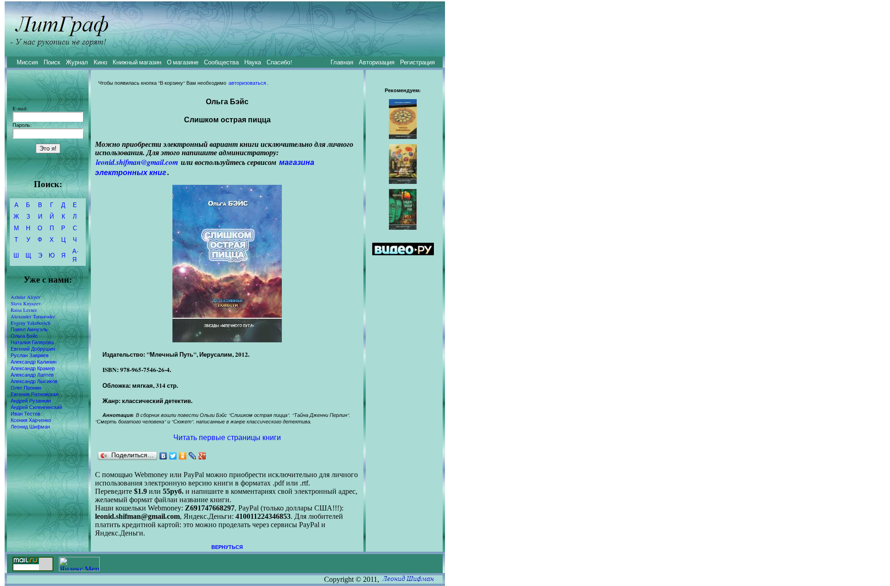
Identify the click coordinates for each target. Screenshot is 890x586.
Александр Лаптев (32, 375)
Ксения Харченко (31, 420)
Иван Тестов (25, 413)
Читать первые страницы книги (227, 437)
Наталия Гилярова (32, 342)
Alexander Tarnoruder (33, 316)
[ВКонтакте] (163, 456)
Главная (342, 62)
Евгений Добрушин (33, 349)
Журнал (77, 62)
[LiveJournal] (192, 456)
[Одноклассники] (183, 456)
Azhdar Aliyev (25, 297)
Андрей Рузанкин (31, 400)
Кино (100, 62)
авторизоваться (247, 83)
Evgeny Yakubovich (30, 323)
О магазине (182, 62)
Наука (252, 62)
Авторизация (376, 62)
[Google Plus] (202, 456)
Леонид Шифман (30, 426)
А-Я (75, 255)
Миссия (27, 62)
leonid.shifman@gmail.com (137, 162)
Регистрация (417, 62)
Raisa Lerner (24, 310)
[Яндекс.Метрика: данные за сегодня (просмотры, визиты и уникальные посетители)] (79, 564)
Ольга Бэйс (24, 336)
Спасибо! (279, 62)
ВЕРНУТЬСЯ (227, 547)
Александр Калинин (34, 362)
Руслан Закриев (30, 355)
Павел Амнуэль (29, 329)
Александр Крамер (33, 368)
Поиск (52, 62)
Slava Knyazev (26, 303)
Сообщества (221, 62)
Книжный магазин (137, 62)
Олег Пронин (26, 387)
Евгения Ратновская (34, 394)
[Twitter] (173, 456)
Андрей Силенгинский (36, 407)
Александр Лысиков (34, 381)
